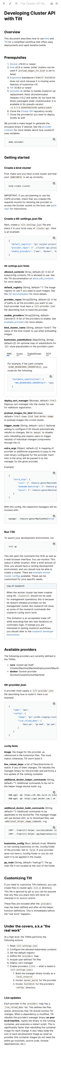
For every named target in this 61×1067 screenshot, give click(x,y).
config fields (11, 746)
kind (47, 38)
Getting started (17, 157)
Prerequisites (15, 57)
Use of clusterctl (15, 585)
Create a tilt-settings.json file (23, 218)
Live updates (12, 997)
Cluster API (27, 111)
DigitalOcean (34, 353)
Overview (12, 32)
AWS (9, 353)
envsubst (15, 91)
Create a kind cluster (17, 167)
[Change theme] (10, 3)
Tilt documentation (18, 294)
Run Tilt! (9, 532)
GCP (48, 353)
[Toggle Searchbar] (16, 3)
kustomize (15, 77)
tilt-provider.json (15, 685)
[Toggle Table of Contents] (4, 3)
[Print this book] (52, 3)
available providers (14, 322)
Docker (14, 64)
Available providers (20, 649)
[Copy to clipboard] (54, 139)
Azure (19, 353)
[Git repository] (57, 3)
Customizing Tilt (18, 878)
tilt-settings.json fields (16, 265)
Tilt (6, 41)
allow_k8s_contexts (43, 278)
